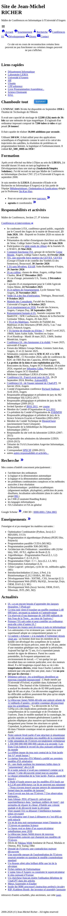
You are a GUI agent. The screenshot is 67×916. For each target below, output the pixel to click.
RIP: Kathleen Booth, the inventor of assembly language (37, 889)
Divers (30, 36)
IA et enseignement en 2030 (21, 307)
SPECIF (27, 450)
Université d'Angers (18, 77)
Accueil (7, 32)
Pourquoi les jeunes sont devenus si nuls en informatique (37, 627)
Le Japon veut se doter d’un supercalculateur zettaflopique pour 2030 (31, 830)
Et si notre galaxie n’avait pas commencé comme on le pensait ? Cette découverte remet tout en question (35, 771)
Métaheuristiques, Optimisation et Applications (34, 188)
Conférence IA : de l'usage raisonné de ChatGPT (32, 383)
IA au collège (14, 272)
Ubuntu (12, 83)
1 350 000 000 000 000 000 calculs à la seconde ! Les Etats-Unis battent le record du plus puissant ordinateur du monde (36, 746)
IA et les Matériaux (19, 322)
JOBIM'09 (56, 412)
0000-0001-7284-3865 (45, 512)
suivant (41, 101)
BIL (16, 496)
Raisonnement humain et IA (21, 313)
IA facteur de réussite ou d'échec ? (26, 330)
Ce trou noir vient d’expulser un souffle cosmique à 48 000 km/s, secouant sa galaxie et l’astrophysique (36, 611)
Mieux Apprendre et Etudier (22, 883)
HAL (10, 95)
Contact (43, 36)
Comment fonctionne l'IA (20, 252)
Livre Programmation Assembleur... (26, 89)
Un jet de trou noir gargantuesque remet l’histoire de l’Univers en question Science (34, 824)
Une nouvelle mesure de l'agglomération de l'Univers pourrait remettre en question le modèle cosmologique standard (35, 857)
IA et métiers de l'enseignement (23, 289)
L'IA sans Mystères (17, 266)
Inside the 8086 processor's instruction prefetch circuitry (36, 886)
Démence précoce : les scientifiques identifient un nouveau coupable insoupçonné (33, 678)
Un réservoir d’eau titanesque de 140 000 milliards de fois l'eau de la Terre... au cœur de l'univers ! (35, 617)
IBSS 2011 (32, 406)
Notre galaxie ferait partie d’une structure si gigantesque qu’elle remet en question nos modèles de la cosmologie (36, 736)
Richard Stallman (51, 389)
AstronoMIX (41, 380)
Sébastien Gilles (35, 368)
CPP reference (15, 86)
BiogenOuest (49, 421)
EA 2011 (50, 409)
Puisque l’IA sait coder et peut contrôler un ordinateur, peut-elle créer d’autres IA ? (35, 623)
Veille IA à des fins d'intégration (23, 295)
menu (3, 26)
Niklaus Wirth (25, 843)
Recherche (40, 32)
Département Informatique (21, 71)
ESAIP (31, 266)
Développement (15, 36)
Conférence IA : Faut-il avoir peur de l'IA (28, 377)
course (46, 406)
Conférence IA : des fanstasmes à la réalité (28, 342)
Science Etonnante (17, 92)
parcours (43, 198)
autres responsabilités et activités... (31, 453)
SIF (10, 80)
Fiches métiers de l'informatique (24, 869)
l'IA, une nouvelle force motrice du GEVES (29, 257)
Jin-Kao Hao (25, 191)
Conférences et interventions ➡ (17, 223)
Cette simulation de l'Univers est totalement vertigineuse (36, 740)
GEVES (57, 257)
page (58, 895)
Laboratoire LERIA (18, 74)
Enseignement (23, 32)
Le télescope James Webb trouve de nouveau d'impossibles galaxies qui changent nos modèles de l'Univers (34, 837)
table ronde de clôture (36, 246)
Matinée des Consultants (19, 301)
